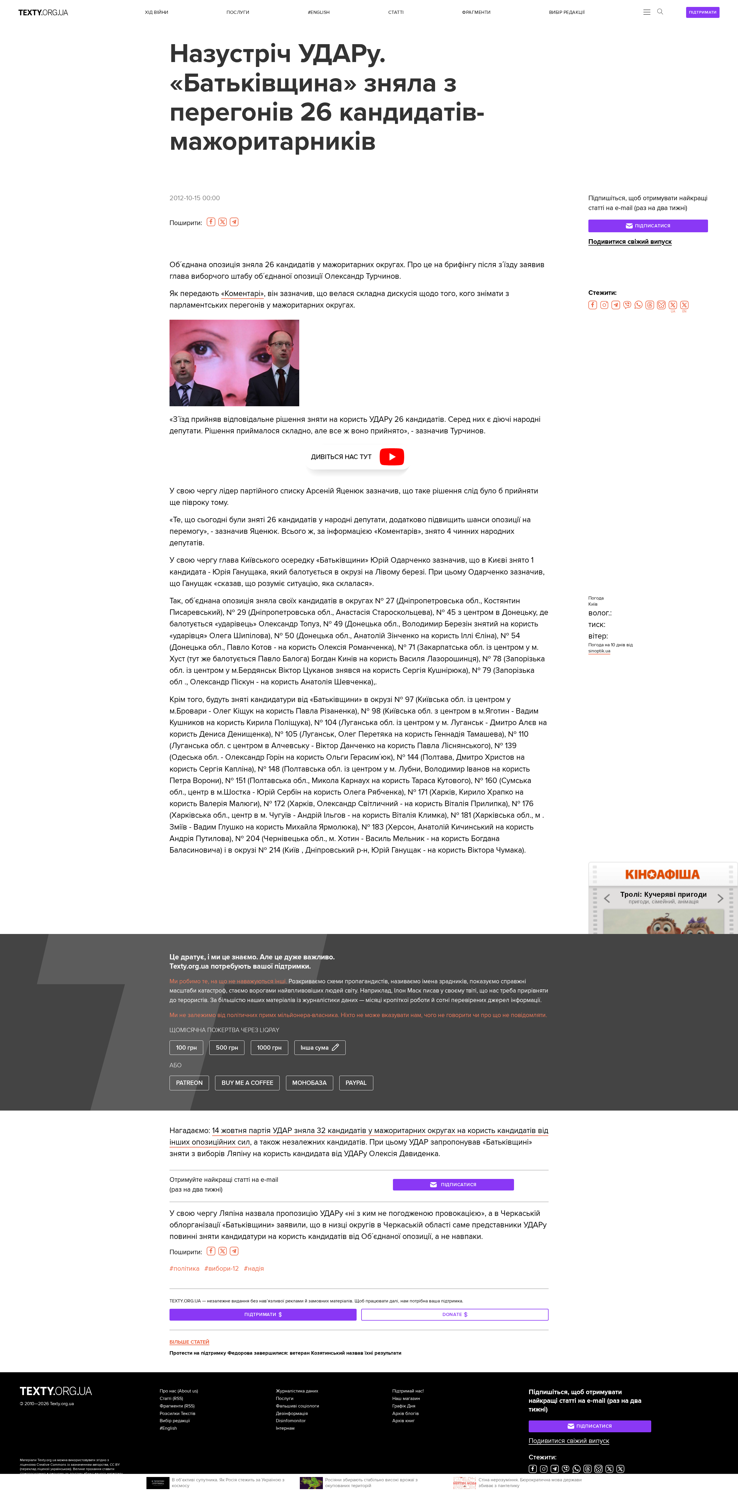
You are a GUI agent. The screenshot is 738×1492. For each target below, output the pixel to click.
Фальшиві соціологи (297, 1406)
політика (186, 1269)
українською (60, 1469)
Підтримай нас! (408, 1391)
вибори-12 (223, 1269)
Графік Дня (403, 1406)
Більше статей (189, 1342)
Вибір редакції (175, 1421)
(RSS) (178, 1398)
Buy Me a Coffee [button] (247, 1083)
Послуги (284, 1398)
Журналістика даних (297, 1391)
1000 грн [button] (269, 1047)
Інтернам (285, 1428)
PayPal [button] (356, 1083)
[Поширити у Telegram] (234, 222)
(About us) (188, 1391)
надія (256, 1269)
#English (168, 1428)
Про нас (168, 1391)
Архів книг (403, 1421)
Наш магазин (406, 1398)
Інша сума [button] (315, 1047)
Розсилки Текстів (177, 1413)
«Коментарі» (242, 293)
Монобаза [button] (309, 1083)
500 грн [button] (227, 1047)
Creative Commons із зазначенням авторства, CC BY (78, 1465)
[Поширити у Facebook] (211, 222)
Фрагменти (171, 1406)
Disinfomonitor (291, 1421)
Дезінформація (292, 1413)
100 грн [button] (186, 1047)
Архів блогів (405, 1413)
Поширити (186, 223)
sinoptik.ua (599, 651)
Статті (166, 1398)
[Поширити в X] (222, 222)
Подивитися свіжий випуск (630, 242)
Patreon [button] (189, 1083)
